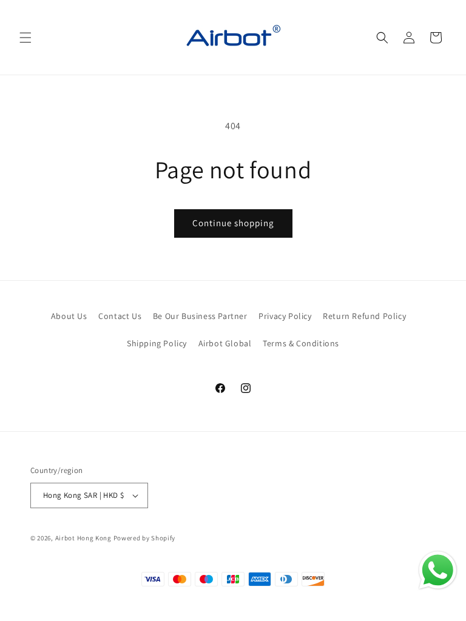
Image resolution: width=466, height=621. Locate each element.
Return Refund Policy (364, 315)
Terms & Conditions (301, 343)
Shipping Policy (157, 343)
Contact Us (119, 315)
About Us (69, 315)
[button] (25, 37)
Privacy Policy (284, 315)
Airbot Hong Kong (83, 538)
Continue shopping (233, 223)
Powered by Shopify (144, 538)
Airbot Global (225, 343)
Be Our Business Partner (200, 315)
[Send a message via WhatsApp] (438, 570)
